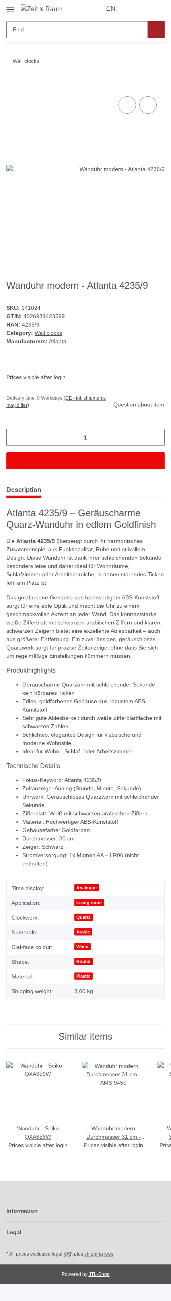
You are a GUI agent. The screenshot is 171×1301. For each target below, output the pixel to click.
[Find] (156, 29)
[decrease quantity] (15, 437)
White (82, 946)
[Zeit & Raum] (41, 9)
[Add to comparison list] (127, 105)
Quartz (83, 917)
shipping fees (98, 1254)
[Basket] (158, 9)
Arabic (83, 932)
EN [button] (110, 8)
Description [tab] (23, 489)
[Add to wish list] (148, 105)
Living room (89, 902)
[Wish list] (145, 9)
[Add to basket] (12, 85)
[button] (133, 9)
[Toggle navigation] (10, 7)
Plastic (83, 976)
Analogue (86, 887)
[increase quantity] (155, 437)
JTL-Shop (99, 1274)
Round (83, 961)
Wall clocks (48, 333)
